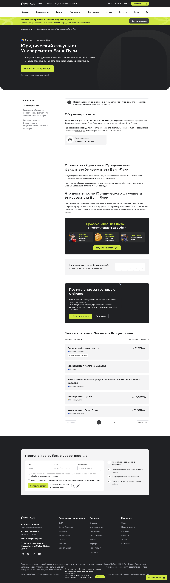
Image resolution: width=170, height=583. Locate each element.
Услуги (50, 4)
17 (114, 422)
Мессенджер (82, 464)
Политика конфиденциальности (134, 574)
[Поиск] (147, 12)
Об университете (31, 105)
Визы (136, 12)
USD (117, 4)
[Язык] (110, 3)
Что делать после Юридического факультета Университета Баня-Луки (35, 124)
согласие (40, 474)
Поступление (93, 12)
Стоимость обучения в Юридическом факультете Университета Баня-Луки (35, 113)
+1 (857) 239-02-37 (30, 524)
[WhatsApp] (78, 486)
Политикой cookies (85, 577)
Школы (59, 12)
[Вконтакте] (34, 554)
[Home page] (28, 4)
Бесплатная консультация (37, 68)
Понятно (100, 577)
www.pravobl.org (44, 40)
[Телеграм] (23, 554)
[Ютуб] (39, 554)
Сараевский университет (83, 348)
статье (68, 212)
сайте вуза (80, 130)
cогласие (39, 480)
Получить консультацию (107, 248)
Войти (126, 4)
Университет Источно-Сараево (87, 366)
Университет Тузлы (80, 396)
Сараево (80, 351)
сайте (93, 178)
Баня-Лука (81, 413)
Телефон (56, 464)
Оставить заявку (140, 4)
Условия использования (108, 574)
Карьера (123, 12)
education (32, 538)
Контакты (74, 4)
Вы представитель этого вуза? (35, 75)
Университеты (42, 12)
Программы (75, 12)
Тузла (79, 400)
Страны (25, 12)
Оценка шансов (61, 4)
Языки (109, 12)
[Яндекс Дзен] (28, 554)
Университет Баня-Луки (83, 410)
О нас (40, 4)
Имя (29, 464)
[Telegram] (73, 486)
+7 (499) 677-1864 (30, 531)
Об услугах (101, 316)
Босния (73, 351)
